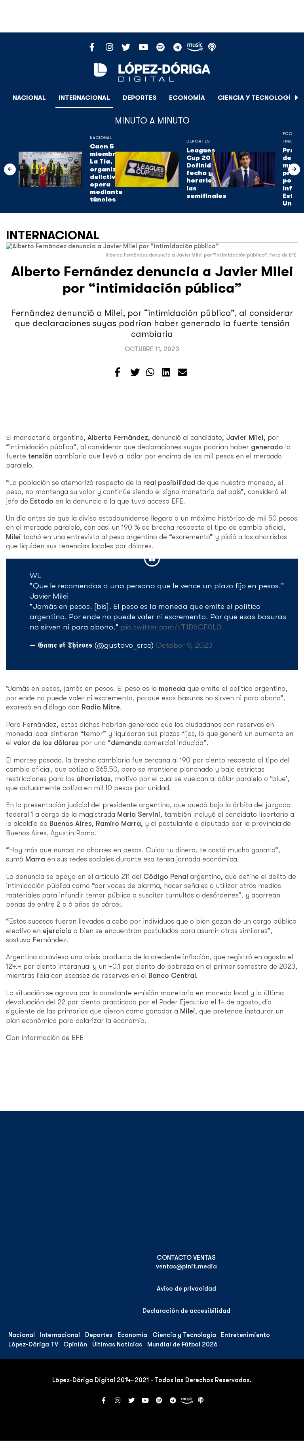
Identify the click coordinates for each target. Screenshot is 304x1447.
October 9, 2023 (184, 645)
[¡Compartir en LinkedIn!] (166, 372)
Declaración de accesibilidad (186, 1310)
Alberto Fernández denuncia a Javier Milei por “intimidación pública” (152, 279)
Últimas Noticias (117, 1344)
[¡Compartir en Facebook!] (117, 372)
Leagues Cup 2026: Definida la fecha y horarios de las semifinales (206, 173)
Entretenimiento (245, 1335)
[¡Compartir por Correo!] (182, 372)
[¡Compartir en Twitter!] (135, 372)
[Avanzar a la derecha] (297, 97)
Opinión (75, 1344)
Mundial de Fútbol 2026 (182, 1344)
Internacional (84, 97)
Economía (187, 97)
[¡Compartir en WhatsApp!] (150, 372)
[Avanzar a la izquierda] (10, 169)
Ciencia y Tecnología (256, 97)
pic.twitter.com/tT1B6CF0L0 (171, 626)
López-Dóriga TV (33, 1344)
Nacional (29, 97)
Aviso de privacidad (186, 1288)
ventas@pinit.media (186, 1266)
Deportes (139, 97)
